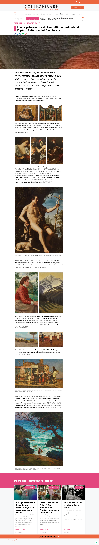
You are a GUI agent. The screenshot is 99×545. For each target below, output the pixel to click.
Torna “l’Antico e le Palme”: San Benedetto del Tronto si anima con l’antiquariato (49, 507)
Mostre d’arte (59, 14)
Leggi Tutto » (20, 529)
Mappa (73, 14)
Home (21, 14)
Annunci (79, 14)
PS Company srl (12, 540)
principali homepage (32, 19)
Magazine (28, 14)
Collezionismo (32, 18)
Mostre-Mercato (46, 14)
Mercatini (36, 14)
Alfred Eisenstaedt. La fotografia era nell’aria (73, 505)
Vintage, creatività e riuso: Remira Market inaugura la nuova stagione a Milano (25, 507)
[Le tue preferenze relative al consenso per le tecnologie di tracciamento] (96, 542)
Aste (67, 14)
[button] (15, 34)
